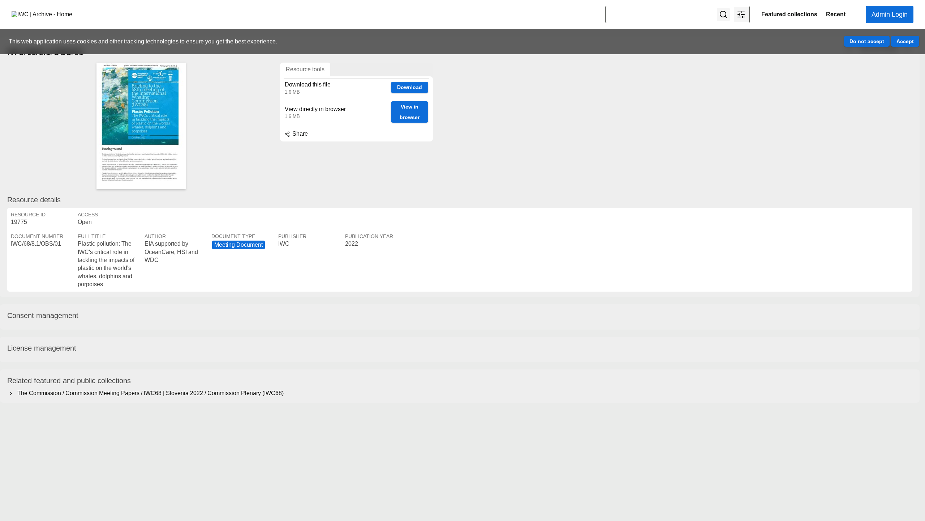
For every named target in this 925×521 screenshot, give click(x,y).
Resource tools (305, 69)
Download (409, 87)
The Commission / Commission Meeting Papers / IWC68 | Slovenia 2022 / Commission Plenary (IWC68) (149, 393)
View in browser (410, 112)
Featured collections (789, 14)
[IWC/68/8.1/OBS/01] (141, 126)
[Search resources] (723, 14)
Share (299, 134)
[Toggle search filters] (741, 14)
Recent (836, 14)
